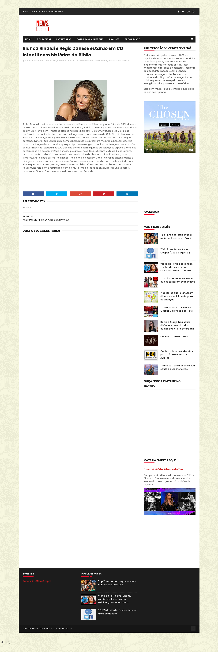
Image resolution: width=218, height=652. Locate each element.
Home (28, 39)
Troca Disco (132, 39)
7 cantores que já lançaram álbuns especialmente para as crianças (176, 296)
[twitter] (183, 11)
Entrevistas (63, 39)
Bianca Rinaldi (86, 60)
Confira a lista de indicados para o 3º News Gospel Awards (176, 354)
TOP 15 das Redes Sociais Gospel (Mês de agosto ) (175, 251)
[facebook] (178, 11)
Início (25, 12)
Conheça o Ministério (90, 39)
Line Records (101, 60)
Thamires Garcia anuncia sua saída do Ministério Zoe (177, 367)
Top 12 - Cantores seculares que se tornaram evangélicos (177, 280)
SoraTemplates (42, 628)
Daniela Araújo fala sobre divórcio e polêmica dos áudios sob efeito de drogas (177, 325)
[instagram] (193, 11)
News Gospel (115, 60)
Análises (114, 39)
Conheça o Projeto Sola (174, 336)
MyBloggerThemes (62, 628)
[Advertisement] (81, 72)
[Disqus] (80, 277)
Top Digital (44, 39)
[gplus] (188, 11)
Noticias (126, 60)
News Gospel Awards (52, 12)
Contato (35, 12)
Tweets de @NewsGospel (37, 581)
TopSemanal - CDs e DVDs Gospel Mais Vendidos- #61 (176, 309)
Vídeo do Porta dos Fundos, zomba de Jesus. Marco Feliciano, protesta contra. (176, 267)
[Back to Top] (193, 628)
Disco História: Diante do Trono (165, 469)
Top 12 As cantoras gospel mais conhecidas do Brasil (176, 236)
